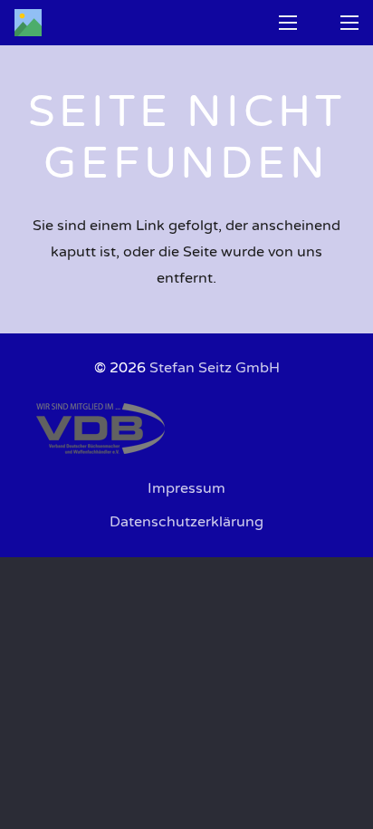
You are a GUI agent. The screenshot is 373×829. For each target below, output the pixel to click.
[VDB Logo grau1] (186, 428)
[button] (288, 23)
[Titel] (28, 22)
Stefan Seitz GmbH (214, 368)
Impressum (186, 488)
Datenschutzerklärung (186, 522)
